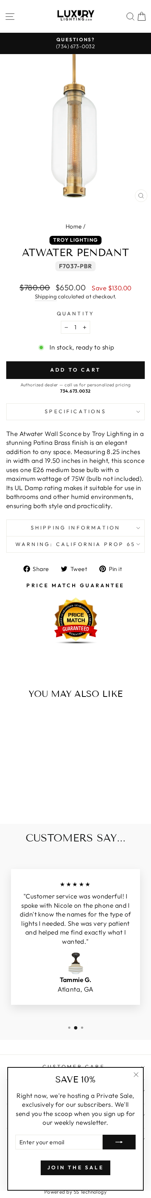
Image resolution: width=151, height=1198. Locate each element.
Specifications (75, 411)
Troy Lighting (75, 240)
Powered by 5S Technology (75, 1192)
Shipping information (76, 527)
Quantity (76, 313)
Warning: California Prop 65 (75, 544)
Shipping (46, 296)
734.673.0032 (75, 391)
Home (74, 226)
